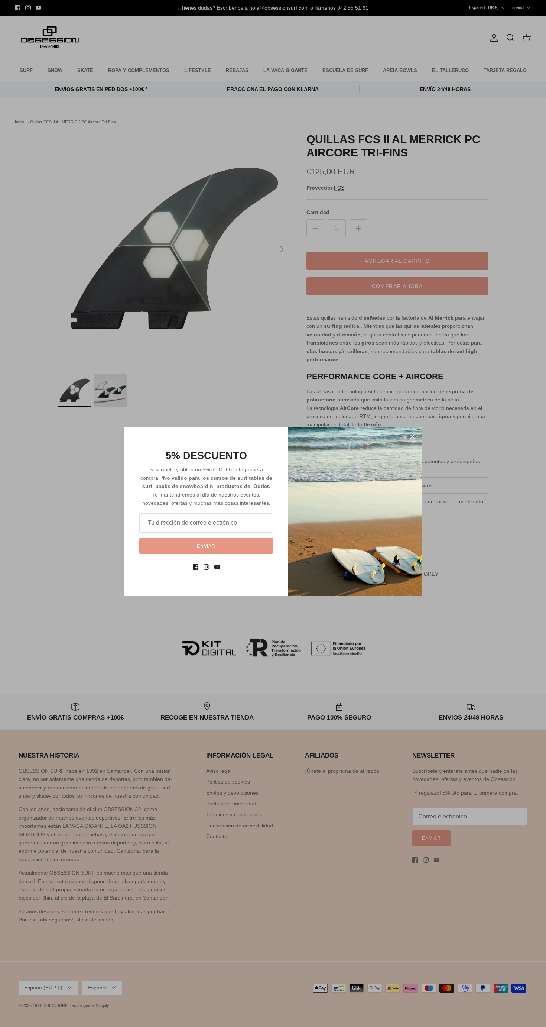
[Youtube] (217, 567)
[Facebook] (195, 567)
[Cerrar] (412, 437)
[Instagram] (206, 567)
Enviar (206, 546)
